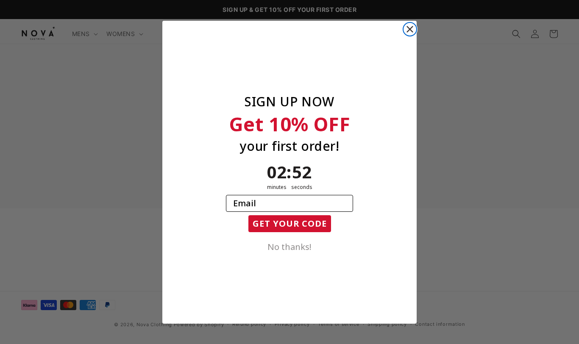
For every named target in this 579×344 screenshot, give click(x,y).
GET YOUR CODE (290, 223)
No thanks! (289, 246)
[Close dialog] (410, 29)
